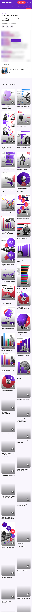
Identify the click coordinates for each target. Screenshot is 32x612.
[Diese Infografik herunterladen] (11, 26)
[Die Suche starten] (28, 2)
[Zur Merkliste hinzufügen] (7, 26)
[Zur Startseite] (6, 2)
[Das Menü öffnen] (30, 2)
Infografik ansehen (16, 41)
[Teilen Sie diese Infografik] (3, 26)
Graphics (3, 13)
